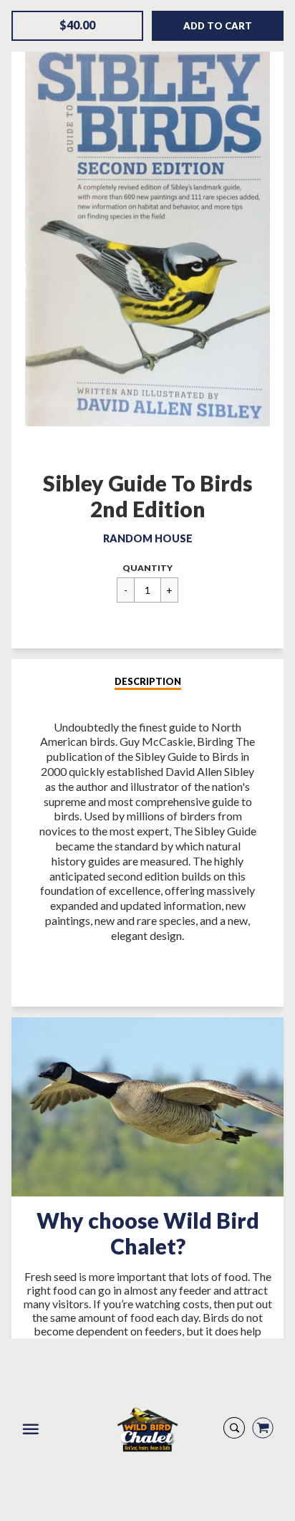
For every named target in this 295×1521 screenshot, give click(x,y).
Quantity (147, 567)
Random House (148, 538)
